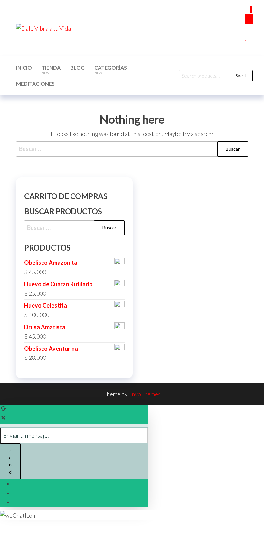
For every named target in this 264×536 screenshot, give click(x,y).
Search (242, 75)
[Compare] (247, 46)
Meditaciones (35, 84)
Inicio (24, 67)
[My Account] (247, 28)
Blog (77, 67)
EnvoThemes (144, 393)
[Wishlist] (246, 37)
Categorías (110, 69)
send (10, 460)
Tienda (51, 69)
